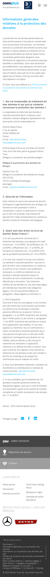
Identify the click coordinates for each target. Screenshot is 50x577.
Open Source (8, 563)
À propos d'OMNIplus (12, 568)
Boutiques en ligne (34, 492)
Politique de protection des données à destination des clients (24, 557)
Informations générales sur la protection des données (21, 548)
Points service (9, 484)
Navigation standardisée (27, 563)
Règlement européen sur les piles (17, 566)
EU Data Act (28, 568)
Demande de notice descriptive (34, 498)
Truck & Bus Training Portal (35, 486)
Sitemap (39, 568)
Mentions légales (32, 561)
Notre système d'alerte (12, 561)
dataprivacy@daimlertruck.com (23, 187)
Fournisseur (8, 544)
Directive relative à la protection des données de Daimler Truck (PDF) (25, 87)
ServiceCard (8, 489)
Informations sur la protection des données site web (23, 552)
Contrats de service (11, 493)
